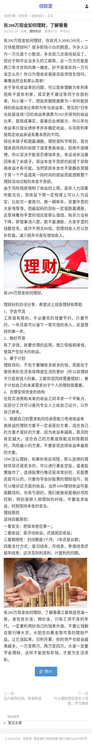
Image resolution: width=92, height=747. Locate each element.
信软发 (46, 6)
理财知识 (37, 16)
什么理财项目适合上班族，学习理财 (71, 701)
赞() (48, 671)
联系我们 (40, 739)
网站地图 (52, 739)
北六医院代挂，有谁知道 (22, 698)
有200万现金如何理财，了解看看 (36, 25)
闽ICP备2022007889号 (73, 739)
